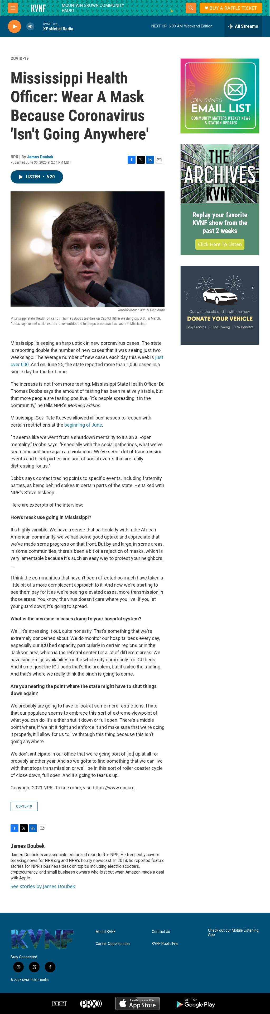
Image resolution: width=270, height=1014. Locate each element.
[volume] (30, 26)
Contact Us (161, 932)
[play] (14, 26)
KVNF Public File (165, 944)
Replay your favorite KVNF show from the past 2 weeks (219, 223)
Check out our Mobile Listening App (233, 932)
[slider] (39, 26)
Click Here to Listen (220, 244)
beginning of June (83, 425)
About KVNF (105, 932)
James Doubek (40, 156)
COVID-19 (20, 58)
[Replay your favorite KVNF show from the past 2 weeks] (220, 174)
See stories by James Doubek (43, 886)
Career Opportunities (113, 944)
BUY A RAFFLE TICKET (233, 8)
